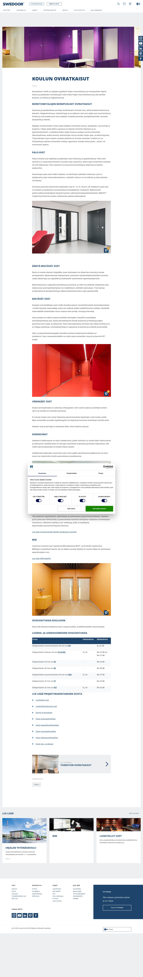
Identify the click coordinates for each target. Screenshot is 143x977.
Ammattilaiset (54, 4)
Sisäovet (14, 889)
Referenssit (35, 896)
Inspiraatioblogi (37, 894)
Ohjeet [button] (34, 10)
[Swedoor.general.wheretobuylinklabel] (130, 4)
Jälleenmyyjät (77, 891)
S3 (55, 662)
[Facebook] (35, 915)
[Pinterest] (30, 915)
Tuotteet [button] (7, 10)
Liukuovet (15, 894)
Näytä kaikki (134, 813)
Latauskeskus (57, 889)
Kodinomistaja (36, 4)
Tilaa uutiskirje (117, 908)
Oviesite (34, 889)
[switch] (60, 500)
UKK (54, 894)
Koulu (36, 784)
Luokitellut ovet (42, 700)
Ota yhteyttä (77, 889)
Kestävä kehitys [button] (50, 10)
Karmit (14, 891)
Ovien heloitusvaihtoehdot (47, 737)
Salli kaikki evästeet (99, 509)
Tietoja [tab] (100, 473)
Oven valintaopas (58, 896)
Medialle (75, 898)
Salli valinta (71, 509)
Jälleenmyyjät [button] (96, 10)
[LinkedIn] (25, 915)
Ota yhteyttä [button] (79, 10)
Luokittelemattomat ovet (46, 706)
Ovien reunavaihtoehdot (46, 731)
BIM (55, 836)
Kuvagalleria (36, 891)
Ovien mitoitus (57, 901)
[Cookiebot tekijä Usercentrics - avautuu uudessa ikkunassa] (104, 466)
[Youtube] (19, 915)
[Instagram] (14, 915)
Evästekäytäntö (78, 896)
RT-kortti (55, 898)
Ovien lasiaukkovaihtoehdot (47, 725)
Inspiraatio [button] (21, 10)
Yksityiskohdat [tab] (71, 473)
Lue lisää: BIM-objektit (41, 558)
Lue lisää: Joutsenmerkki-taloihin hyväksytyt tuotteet (54, 532)
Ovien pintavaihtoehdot (46, 719)
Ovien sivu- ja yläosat (44, 744)
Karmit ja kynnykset (44, 712)
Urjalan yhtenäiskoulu (20, 847)
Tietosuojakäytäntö (79, 894)
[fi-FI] (138, 4)
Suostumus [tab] (42, 473)
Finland (110, 929)
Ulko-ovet (15, 898)
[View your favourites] (124, 4)
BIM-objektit (56, 891)
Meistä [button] (65, 10)
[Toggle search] (118, 4)
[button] (106, 250)
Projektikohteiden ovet (19, 896)
